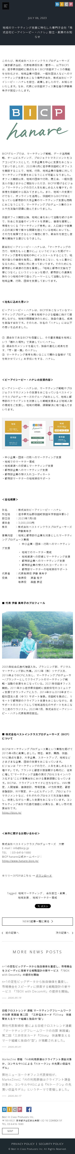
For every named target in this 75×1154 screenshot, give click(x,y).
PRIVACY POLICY (23, 1144)
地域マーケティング (30, 893)
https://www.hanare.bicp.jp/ (20, 861)
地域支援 (23, 897)
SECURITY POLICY (51, 1144)
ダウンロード (44, 875)
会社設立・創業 (55, 893)
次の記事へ (62, 933)
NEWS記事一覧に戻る (36, 921)
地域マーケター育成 (45, 897)
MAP (10, 1131)
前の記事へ (12, 933)
